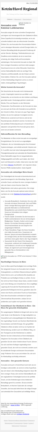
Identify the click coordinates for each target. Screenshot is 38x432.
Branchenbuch (27, 19)
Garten (26, 423)
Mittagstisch (17, 19)
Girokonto (31, 420)
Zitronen (10, 165)
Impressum (23, 426)
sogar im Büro (15, 405)
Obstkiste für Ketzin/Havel (22, 194)
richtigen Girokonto (23, 414)
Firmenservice (18, 423)
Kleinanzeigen (9, 423)
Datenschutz (15, 426)
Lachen (31, 423)
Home (5, 420)
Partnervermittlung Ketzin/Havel (18, 420)
